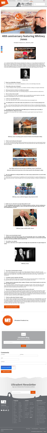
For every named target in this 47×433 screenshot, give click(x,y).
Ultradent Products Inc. (19, 42)
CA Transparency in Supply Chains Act (36, 431)
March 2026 (31, 404)
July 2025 (31, 414)
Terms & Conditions (42, 428)
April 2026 (26, 404)
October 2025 (27, 413)
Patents (45, 431)
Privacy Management (35, 428)
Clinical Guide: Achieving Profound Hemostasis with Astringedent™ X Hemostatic (41, 408)
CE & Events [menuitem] (19, 0)
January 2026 (32, 407)
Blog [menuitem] (31, 0)
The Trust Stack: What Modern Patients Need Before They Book (41, 404)
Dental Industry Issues (14, 410)
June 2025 (26, 415)
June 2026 (26, 402)
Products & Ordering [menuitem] (11, 0)
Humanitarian (15, 416)
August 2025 (27, 414)
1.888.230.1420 (3, 405)
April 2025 (26, 417)
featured (20, 403)
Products (14, 402)
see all (31, 417)
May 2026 (31, 402)
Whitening (15, 415)
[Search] (35, 4)
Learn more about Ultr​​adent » (12, 306)
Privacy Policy (28, 428)
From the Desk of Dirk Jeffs (20, 417)
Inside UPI (15, 403)
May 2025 (31, 415)
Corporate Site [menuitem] (26, 0)
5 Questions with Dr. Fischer (20, 413)
